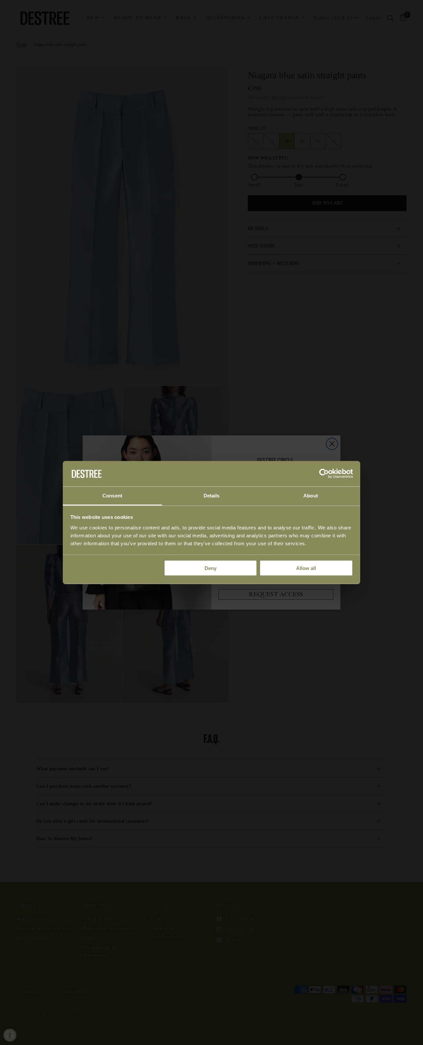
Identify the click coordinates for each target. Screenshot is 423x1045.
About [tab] (310, 495)
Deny (210, 568)
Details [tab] (212, 495)
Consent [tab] (112, 495)
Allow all (306, 568)
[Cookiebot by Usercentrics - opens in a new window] (324, 474)
